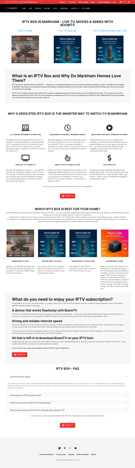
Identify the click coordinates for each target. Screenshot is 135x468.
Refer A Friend (83, 2)
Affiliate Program (104, 2)
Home (24, 8)
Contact (63, 2)
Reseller (38, 8)
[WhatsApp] (121, 2)
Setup (55, 8)
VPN (114, 2)
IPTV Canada (86, 8)
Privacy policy (61, 454)
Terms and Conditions (46, 454)
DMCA (93, 454)
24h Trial (47, 8)
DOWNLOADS (64, 8)
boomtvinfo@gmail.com (31, 2)
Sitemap (71, 454)
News (93, 2)
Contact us (69, 196)
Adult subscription (83, 454)
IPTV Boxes (72, 2)
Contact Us (75, 8)
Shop (30, 8)
